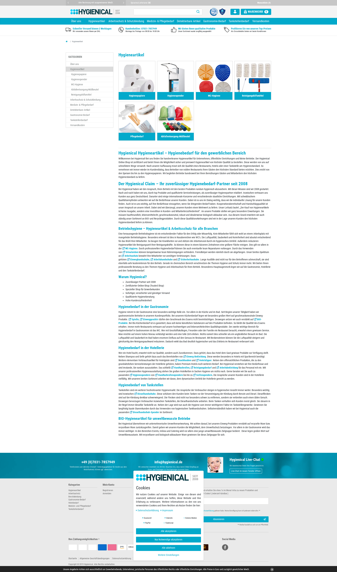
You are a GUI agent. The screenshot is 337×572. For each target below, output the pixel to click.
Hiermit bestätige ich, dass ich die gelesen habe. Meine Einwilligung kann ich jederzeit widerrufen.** (217, 511)
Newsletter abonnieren (183, 484)
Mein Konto (108, 484)
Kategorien (74, 484)
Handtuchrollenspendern (170, 375)
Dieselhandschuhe (146, 393)
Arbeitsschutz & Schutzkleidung (126, 21)
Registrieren (108, 490)
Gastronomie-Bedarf (214, 21)
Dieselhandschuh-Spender (146, 412)
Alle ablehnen (168, 548)
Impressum (167, 510)
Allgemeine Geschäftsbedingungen (95, 558)
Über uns (76, 21)
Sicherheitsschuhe (190, 259)
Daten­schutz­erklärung (148, 510)
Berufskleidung (74, 496)
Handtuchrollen (182, 367)
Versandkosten (260, 21)
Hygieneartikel (96, 21)
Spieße (135, 319)
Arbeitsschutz (131, 255)
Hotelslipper (205, 360)
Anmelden (107, 493)
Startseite (72, 558)
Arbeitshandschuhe (163, 259)
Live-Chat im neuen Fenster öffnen (246, 471)
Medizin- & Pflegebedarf (160, 21)
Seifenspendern (204, 375)
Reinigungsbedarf (203, 367)
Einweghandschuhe (139, 259)
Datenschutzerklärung (121, 558)
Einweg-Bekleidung (196, 356)
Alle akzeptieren (168, 531)
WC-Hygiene (131, 248)
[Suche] (198, 12)
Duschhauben (184, 360)
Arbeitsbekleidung (229, 367)
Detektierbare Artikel (188, 21)
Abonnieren (218, 519)
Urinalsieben (132, 252)
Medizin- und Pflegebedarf (79, 506)
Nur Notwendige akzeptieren (168, 539)
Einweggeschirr (150, 319)
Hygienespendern (141, 375)
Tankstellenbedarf (239, 21)
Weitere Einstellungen (168, 555)
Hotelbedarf (73, 503)
